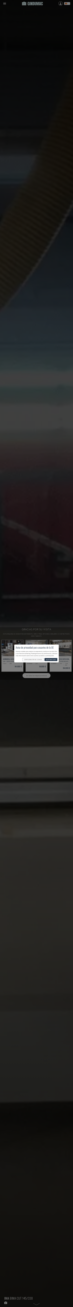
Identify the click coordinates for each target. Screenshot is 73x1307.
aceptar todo (51, 659)
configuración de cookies (33, 659)
